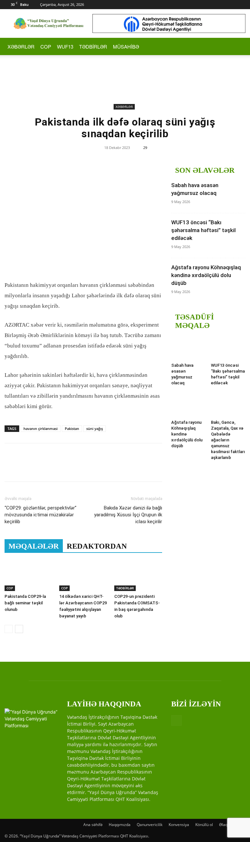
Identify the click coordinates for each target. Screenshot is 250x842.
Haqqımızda (120, 824)
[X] (26, 468)
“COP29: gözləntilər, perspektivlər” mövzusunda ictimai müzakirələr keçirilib (40, 514)
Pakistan (72, 428)
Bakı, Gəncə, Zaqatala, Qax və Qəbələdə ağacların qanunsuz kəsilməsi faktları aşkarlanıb (228, 440)
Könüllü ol (204, 824)
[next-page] (19, 629)
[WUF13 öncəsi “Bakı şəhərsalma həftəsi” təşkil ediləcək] (228, 348)
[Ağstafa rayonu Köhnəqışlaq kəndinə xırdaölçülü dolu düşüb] (188, 405)
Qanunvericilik (149, 824)
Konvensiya (179, 824)
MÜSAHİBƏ (126, 46)
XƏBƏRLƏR (21, 46)
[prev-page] (9, 629)
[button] (237, 46)
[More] (71, 468)
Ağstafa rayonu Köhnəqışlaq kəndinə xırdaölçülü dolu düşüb (206, 275)
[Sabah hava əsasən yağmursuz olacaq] (188, 348)
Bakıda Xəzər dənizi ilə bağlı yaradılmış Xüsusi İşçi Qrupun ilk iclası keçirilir (128, 514)
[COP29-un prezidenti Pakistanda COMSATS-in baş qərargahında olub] (138, 574)
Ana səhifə (93, 824)
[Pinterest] (41, 468)
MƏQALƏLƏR (33, 546)
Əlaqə (224, 824)
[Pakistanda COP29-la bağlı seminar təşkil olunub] (28, 574)
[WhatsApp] (55, 468)
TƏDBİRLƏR (93, 46)
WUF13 (65, 46)
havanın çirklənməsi (40, 428)
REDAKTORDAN (97, 546)
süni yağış (94, 428)
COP (45, 46)
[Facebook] (240, 4)
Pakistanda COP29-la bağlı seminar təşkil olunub (25, 603)
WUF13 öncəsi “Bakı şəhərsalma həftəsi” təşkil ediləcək (203, 230)
